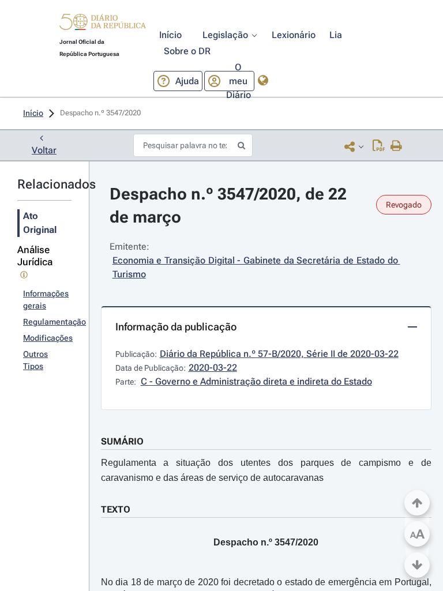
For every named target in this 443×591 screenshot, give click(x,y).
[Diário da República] (102, 24)
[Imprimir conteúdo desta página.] (397, 146)
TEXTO (115, 509)
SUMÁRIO (122, 441)
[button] (102, 23)
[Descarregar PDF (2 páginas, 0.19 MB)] (379, 146)
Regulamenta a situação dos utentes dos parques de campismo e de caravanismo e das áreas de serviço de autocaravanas (266, 470)
